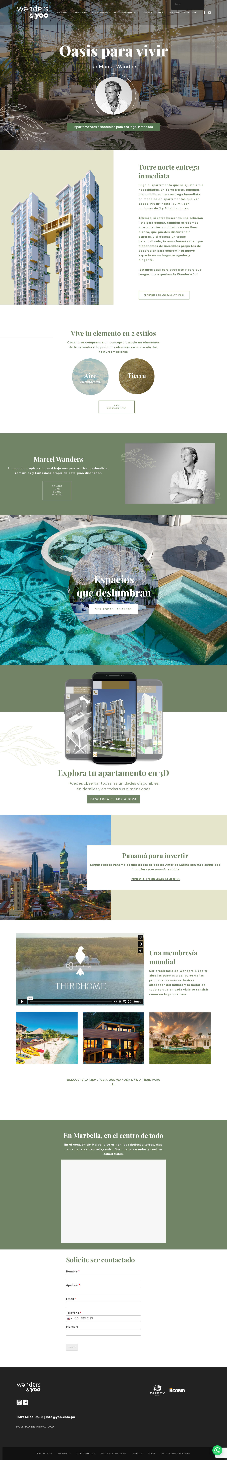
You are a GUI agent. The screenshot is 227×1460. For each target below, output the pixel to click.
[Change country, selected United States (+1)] (69, 1318)
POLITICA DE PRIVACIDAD (35, 1426)
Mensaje (72, 1326)
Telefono (73, 1312)
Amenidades (64, 1454)
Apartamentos (45, 1454)
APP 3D (151, 1454)
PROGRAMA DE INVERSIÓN (113, 1454)
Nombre (73, 1271)
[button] (217, 1450)
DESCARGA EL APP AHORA (113, 799)
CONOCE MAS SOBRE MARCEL (57, 490)
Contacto (137, 1454)
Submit (72, 1347)
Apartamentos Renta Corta (175, 1454)
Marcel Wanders (86, 1454)
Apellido (73, 1285)
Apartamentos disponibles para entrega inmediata (113, 127)
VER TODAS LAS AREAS (113, 609)
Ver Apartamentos (116, 407)
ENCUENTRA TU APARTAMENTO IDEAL (164, 295)
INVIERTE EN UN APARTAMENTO (155, 879)
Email (71, 1299)
